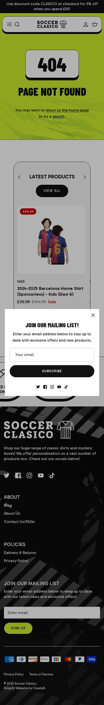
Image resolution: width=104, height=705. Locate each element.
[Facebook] (45, 387)
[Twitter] (38, 387)
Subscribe (52, 371)
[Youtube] (59, 387)
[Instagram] (52, 387)
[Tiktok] (66, 387)
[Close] (93, 315)
